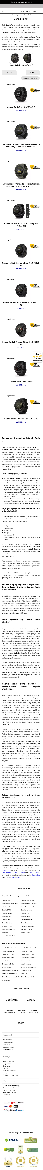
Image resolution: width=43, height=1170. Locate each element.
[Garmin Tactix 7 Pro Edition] (21, 369)
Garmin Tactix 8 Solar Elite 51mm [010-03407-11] (21, 224)
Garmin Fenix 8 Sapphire (10, 903)
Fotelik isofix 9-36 (8, 958)
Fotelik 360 (5, 961)
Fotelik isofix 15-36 (27, 954)
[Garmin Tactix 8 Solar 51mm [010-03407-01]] (21, 290)
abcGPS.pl (12, 11)
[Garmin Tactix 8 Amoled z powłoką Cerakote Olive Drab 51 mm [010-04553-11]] (21, 171)
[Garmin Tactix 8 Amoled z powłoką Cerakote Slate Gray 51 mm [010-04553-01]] (21, 132)
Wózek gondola (26, 964)
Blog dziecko (7, 1066)
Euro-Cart (24, 974)
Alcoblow (5, 933)
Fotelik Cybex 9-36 (8, 951)
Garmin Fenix (6, 900)
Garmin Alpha (25, 916)
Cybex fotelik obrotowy (28, 958)
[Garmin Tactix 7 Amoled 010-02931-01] (21, 406)
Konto (22, 12)
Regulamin (6, 1095)
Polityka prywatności (9, 1073)
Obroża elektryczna (27, 920)
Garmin (16, 873)
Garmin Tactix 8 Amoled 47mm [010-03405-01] (21, 343)
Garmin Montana (26, 910)
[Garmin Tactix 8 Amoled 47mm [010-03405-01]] (21, 330)
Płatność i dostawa (9, 1090)
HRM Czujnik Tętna (8, 907)
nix (22, 873)
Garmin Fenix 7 (7, 873)
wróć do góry (24, 888)
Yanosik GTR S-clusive (9, 936)
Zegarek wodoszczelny (28, 907)
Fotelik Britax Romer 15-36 (29, 948)
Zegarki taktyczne (7, 923)
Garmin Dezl (6, 920)
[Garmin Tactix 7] (27, 58)
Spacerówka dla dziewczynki (11, 970)
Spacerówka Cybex (27, 961)
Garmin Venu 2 (15, 878)
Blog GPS (6, 1068)
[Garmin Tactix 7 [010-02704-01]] (21, 95)
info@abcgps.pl (8, 1042)
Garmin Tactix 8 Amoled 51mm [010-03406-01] (21, 264)
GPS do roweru (7, 926)
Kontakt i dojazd (8, 1061)
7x (24, 873)
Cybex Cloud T (6, 980)
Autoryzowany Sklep (9, 1088)
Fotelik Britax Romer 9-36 (10, 948)
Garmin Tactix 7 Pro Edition (21, 381)
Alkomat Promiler (26, 929)
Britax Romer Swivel (27, 977)
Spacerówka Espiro (8, 964)
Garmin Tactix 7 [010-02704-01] (21, 107)
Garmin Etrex (25, 913)
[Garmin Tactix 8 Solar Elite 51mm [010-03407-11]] (21, 211)
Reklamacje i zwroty (9, 1092)
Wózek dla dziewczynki (28, 967)
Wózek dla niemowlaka (9, 974)
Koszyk (34, 12)
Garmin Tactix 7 (27, 65)
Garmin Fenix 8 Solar (27, 900)
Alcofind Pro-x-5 (26, 933)
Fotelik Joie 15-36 (8, 954)
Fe (19, 873)
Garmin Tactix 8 (15, 65)
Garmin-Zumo (6, 916)
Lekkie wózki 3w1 (26, 970)
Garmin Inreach (7, 913)
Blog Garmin (7, 1064)
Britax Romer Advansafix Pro (11, 977)
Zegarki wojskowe (26, 923)
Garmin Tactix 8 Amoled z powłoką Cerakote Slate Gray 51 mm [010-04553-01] (21, 145)
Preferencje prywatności (10, 1075)
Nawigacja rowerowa (8, 929)
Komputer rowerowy (27, 926)
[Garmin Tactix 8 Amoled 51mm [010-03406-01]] (21, 251)
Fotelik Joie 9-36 (26, 951)
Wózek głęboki (6, 967)
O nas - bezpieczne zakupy (11, 1086)
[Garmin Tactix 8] (14, 58)
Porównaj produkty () (30, 78)
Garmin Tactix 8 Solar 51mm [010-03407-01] (21, 303)
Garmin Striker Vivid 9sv (29, 903)
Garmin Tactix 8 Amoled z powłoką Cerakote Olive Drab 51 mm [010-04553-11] (21, 185)
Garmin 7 (5, 870)
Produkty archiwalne (9, 1070)
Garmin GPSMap (7, 910)
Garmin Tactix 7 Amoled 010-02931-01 (21, 418)
